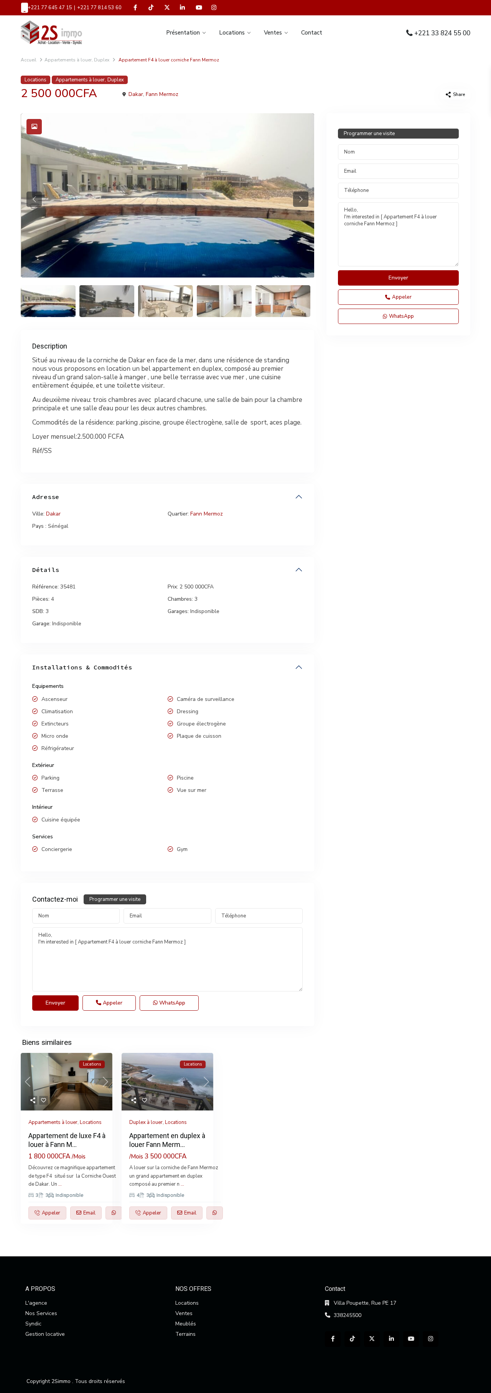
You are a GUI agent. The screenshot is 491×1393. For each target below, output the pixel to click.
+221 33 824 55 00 (442, 33)
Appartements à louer (68, 60)
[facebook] (135, 7)
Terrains (185, 1334)
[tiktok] (151, 7)
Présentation (183, 32)
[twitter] (167, 7)
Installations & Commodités (82, 667)
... (60, 1184)
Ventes (273, 32)
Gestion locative (45, 1334)
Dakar (136, 94)
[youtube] (198, 7)
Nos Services (41, 1313)
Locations (232, 32)
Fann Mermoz (162, 94)
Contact (311, 32)
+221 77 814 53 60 (99, 7)
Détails (45, 569)
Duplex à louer (146, 1122)
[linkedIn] (182, 7)
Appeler (111, 1002)
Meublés (185, 1323)
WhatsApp (171, 1002)
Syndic (33, 1323)
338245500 (347, 1315)
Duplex (101, 60)
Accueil (28, 60)
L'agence (36, 1303)
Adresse (45, 497)
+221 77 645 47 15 (50, 7)
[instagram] (214, 7)
